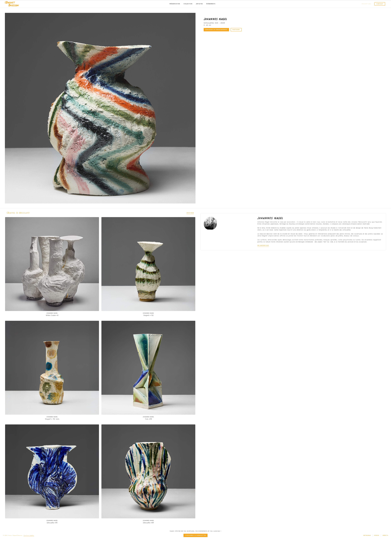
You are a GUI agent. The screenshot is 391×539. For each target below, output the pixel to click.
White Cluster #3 (52, 315)
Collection (188, 3)
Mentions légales (29, 535)
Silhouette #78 (52, 523)
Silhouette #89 (148, 523)
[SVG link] (11, 4)
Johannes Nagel (215, 19)
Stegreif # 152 (148, 315)
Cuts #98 (148, 419)
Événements (210, 3)
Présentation (175, 3)
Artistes (199, 3)
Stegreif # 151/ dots (52, 419)
